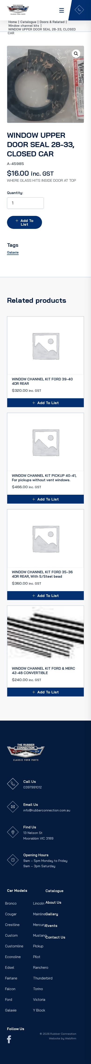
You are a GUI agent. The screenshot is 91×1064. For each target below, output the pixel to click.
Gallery (52, 914)
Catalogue (54, 891)
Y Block (39, 1010)
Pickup (38, 946)
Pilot (36, 957)
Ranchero (40, 967)
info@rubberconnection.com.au (46, 810)
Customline (14, 946)
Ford (8, 999)
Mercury (39, 924)
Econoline (13, 957)
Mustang (40, 935)
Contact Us (55, 937)
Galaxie (11, 1010)
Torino (38, 989)
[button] (76, 53)
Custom (11, 935)
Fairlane (11, 978)
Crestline (12, 924)
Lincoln (38, 903)
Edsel (9, 967)
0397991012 (32, 787)
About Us (53, 902)
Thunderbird (42, 978)
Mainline (39, 914)
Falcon (10, 989)
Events (51, 925)
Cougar (11, 914)
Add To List (27, 222)
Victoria (39, 999)
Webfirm (70, 1038)
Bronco (11, 903)
